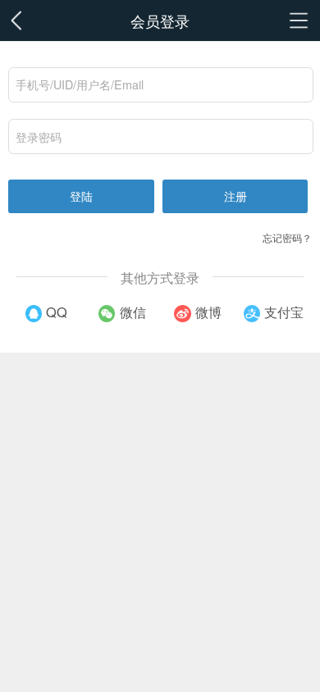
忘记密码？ (287, 237)
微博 (208, 311)
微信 (133, 311)
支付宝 (284, 311)
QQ (56, 311)
